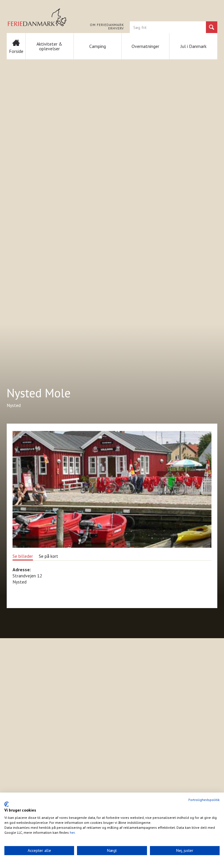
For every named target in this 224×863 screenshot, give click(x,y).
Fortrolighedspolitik (204, 800)
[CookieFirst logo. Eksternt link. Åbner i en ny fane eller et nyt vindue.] (6, 804)
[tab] (23, 556)
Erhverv (116, 28)
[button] (112, 543)
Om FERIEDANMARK (107, 25)
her (72, 832)
